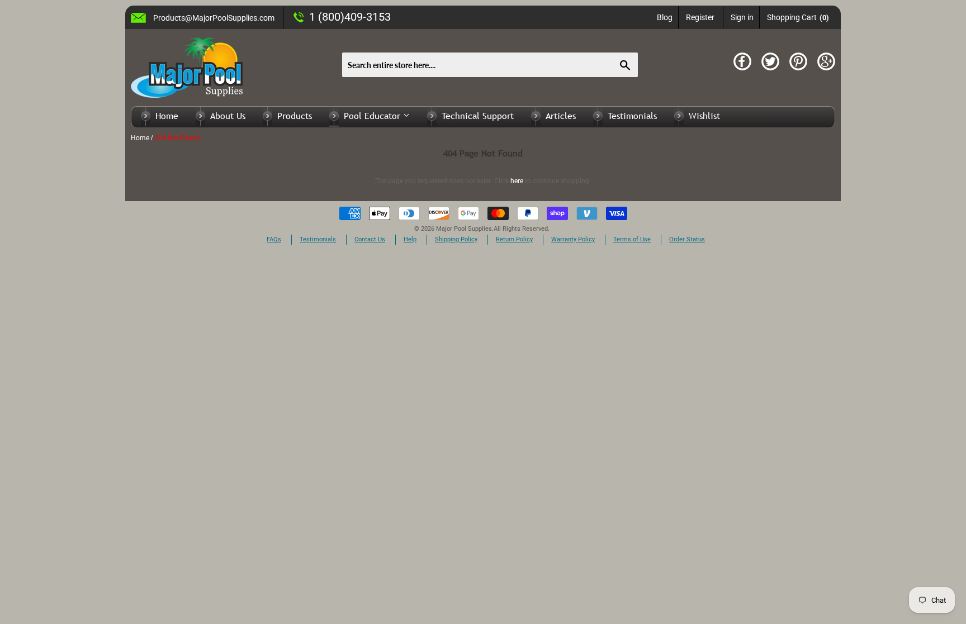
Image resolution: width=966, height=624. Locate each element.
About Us (227, 115)
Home (166, 115)
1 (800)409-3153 (350, 16)
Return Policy (514, 239)
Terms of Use (632, 239)
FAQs (274, 239)
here (516, 181)
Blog (665, 17)
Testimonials (632, 115)
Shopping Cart (798, 17)
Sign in (742, 17)
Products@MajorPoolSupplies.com (213, 17)
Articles (561, 115)
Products (294, 115)
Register (700, 17)
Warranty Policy (573, 239)
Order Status (687, 239)
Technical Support (478, 115)
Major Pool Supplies (464, 228)
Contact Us (369, 239)
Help (410, 239)
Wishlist (704, 115)
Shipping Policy (456, 239)
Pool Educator (373, 115)
